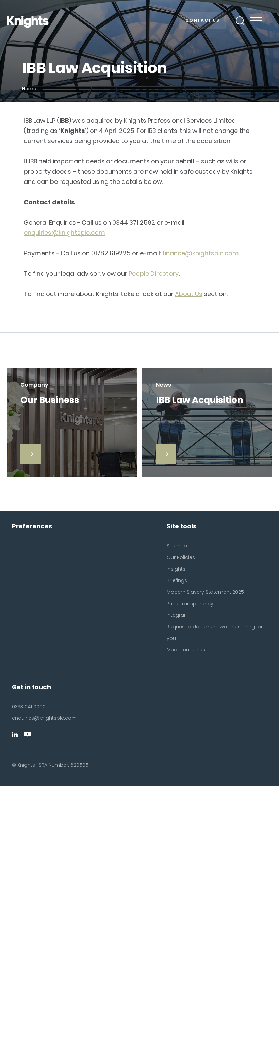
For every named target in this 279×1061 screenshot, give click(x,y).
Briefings (177, 580)
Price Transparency (190, 603)
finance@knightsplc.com (200, 253)
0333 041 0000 (29, 706)
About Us (188, 294)
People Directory (154, 273)
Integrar (176, 615)
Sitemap (177, 545)
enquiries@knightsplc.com (64, 232)
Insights (176, 569)
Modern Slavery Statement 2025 (205, 592)
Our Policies (181, 557)
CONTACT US (202, 20)
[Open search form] (240, 20)
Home (29, 88)
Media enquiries (186, 649)
